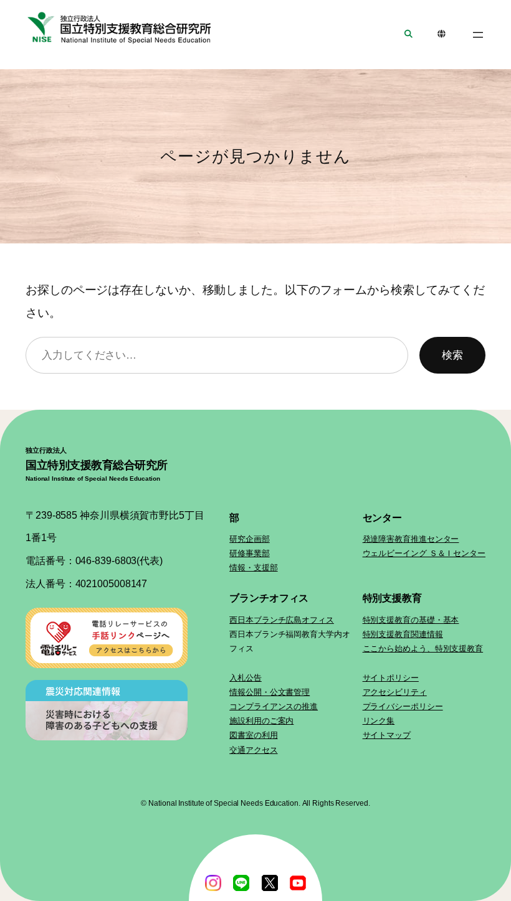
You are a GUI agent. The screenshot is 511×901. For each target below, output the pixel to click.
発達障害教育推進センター (411, 539)
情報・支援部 (253, 567)
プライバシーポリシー (403, 706)
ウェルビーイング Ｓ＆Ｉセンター (424, 553)
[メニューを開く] (477, 34)
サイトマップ (387, 735)
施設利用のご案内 (261, 720)
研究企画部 (249, 539)
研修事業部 (249, 553)
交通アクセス (253, 750)
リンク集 (379, 720)
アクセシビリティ (395, 692)
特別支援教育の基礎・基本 (411, 620)
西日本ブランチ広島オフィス (281, 620)
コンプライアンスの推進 (273, 706)
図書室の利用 (253, 735)
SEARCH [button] (408, 35)
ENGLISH (441, 35)
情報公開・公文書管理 (269, 692)
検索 (452, 355)
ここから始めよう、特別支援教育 (423, 648)
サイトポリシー (391, 677)
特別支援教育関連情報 (403, 634)
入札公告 (245, 677)
